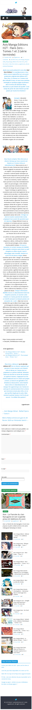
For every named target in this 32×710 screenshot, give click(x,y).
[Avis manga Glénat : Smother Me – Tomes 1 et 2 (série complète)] (7, 628)
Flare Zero (21, 62)
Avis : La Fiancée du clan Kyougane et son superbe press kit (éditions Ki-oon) (14, 516)
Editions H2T (16, 62)
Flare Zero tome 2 (13, 64)
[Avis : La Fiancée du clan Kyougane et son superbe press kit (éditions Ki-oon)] (16, 494)
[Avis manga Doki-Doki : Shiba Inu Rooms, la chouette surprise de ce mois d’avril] (7, 647)
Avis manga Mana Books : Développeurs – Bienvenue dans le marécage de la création (20, 592)
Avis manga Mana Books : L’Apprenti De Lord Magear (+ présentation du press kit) (21, 572)
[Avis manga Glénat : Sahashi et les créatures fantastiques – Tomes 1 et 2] (7, 618)
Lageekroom (17, 57)
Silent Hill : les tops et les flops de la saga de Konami (15, 674)
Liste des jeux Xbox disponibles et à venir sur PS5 (15, 670)
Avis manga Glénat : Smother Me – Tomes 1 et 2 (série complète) (21, 630)
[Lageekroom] (16, 8)
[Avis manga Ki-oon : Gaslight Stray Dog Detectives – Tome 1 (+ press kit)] (7, 600)
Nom (3, 459)
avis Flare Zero (14, 59)
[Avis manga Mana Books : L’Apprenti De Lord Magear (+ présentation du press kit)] (7, 570)
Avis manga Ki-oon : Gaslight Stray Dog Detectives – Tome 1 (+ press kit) (21, 602)
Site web (4, 477)
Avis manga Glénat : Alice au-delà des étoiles (20, 581)
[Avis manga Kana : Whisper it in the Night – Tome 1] (7, 543)
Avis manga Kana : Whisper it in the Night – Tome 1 (20, 544)
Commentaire (5, 434)
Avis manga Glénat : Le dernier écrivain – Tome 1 (20, 639)
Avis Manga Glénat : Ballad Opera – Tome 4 (15, 412)
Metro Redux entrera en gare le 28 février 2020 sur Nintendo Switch (15, 419)
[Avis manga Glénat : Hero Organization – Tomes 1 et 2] (7, 561)
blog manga (9, 62)
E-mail (3, 469)
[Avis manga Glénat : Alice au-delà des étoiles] (7, 579)
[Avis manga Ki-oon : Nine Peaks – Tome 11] (7, 552)
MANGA (5, 41)
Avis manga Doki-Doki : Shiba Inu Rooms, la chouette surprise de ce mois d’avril (19, 650)
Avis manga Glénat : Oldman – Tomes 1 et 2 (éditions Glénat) (21, 535)
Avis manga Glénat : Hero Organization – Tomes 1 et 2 (21, 562)
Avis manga (21, 59)
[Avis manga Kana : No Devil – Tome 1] (7, 609)
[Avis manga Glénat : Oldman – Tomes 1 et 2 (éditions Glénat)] (7, 533)
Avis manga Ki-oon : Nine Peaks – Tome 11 (20, 553)
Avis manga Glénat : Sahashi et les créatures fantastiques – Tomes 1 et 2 (21, 620)
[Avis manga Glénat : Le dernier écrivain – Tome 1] (7, 638)
